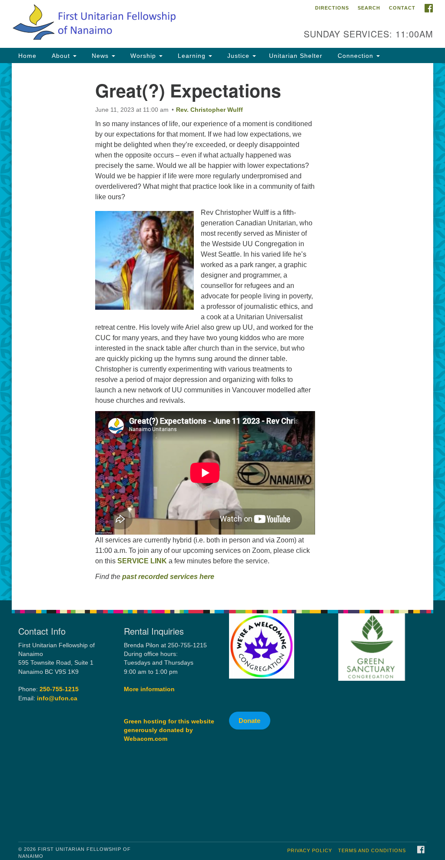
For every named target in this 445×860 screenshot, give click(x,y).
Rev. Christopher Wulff (209, 109)
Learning (192, 55)
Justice (238, 55)
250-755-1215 (59, 689)
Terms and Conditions (372, 850)
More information (149, 689)
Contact (402, 7)
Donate (249, 720)
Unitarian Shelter (295, 55)
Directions (332, 7)
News (100, 55)
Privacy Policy (309, 850)
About (61, 55)
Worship (143, 55)
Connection (355, 55)
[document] (222, 331)
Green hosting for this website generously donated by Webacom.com (169, 730)
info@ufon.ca (57, 698)
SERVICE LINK (142, 561)
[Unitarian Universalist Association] (382, 702)
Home (27, 55)
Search (369, 7)
